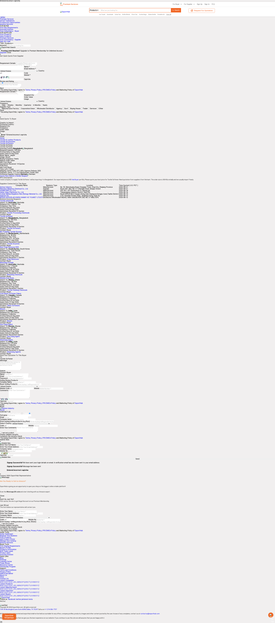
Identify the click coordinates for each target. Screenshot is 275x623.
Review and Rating (7, 81)
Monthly (19, 105)
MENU (2, 17)
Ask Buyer (75, 179)
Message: (3, 360)
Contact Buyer (5, 215)
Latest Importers (6, 591)
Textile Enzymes (13, 244)
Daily (3, 105)
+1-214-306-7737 (51, 609)
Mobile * (27, 75)
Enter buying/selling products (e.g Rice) (15, 421)
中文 (213, 4)
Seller (2, 405)
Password (4, 378)
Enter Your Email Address (9, 447)
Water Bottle (152, 14)
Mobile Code (5, 388)
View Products (5, 36)
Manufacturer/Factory (10, 109)
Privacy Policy (36, 90)
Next (2, 88)
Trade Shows (5, 563)
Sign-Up (199, 4)
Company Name (6, 382)
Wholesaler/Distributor (45, 109)
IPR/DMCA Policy (49, 90)
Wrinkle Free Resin (7, 278)
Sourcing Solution (6, 555)
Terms (27, 90)
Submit (2, 371)
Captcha (27, 79)
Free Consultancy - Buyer (9, 31)
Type (2, 43)
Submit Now (4, 440)
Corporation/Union (28, 109)
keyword (3, 45)
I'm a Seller (13, 529)
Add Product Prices (7, 539)
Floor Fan (134, 14)
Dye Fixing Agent (6, 324)
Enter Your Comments (8, 428)
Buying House (75, 109)
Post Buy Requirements (9, 28)
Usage (26, 99)
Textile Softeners (7, 143)
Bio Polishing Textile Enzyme (11, 232)
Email (2, 376)
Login (8, 41)
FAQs (2, 577)
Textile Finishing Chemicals (17, 290)
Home (2, 138)
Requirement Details (7, 63)
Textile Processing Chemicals (18, 213)
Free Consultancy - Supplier (10, 40)
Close (9, 52)
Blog (1, 558)
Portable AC (161, 14)
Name (2, 374)
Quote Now (4, 176)
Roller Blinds (126, 14)
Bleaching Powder (7, 263)
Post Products (5, 34)
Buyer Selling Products (8, 384)
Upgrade (3, 53)
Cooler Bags (143, 14)
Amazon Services (6, 24)
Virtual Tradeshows (7, 21)
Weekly (10, 105)
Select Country (5, 423)
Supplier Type (5, 107)
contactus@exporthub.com (150, 614)
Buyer (2, 407)
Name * (27, 67)
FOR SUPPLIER (6, 33)
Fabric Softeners (13, 306)
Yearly (45, 105)
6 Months (36, 105)
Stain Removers (13, 259)
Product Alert (5, 553)
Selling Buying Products (9, 380)
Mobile (36, 388)
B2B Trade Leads (6, 551)
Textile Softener (6, 216)
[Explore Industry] (7, 408)
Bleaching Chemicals (14, 275)
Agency (59, 109)
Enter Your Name (6, 511)
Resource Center (6, 565)
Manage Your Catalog (8, 541)
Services (93, 109)
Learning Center (6, 561)
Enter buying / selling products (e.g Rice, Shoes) (18, 522)
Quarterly (27, 105)
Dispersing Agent (6, 340)
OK (1, 622)
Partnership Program (8, 567)
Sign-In (207, 4)
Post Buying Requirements (10, 546)
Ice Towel (102, 14)
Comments (4, 390)
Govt (66, 109)
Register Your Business (8, 536)
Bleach (2, 309)
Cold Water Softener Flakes (10, 294)
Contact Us (4, 579)
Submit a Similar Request (18, 176)
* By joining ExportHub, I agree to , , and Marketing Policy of (41, 531)
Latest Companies (7, 580)
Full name (3, 415)
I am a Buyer (16, 413)
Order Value (28, 97)
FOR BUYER (4, 26)
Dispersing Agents (14, 352)
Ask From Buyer (6, 162)
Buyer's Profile (5, 548)
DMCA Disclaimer (6, 573)
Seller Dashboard (6, 534)
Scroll (2, 410)
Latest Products (6, 584)
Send (2, 110)
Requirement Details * (8, 92)
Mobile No (4, 451)
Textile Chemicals (7, 201)
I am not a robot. (8, 433)
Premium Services (7, 19)
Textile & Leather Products (10, 140)
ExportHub (79, 90)
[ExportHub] (5, 597)
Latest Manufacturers (8, 587)
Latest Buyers (5, 594)
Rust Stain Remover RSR (9, 247)
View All (168, 14)
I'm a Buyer (4, 529)
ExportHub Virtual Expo (9, 617)
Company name (5, 419)
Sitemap (3, 560)
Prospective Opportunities (10, 22)
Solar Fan (118, 14)
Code (26, 73)
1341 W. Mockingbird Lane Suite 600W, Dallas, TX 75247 (19, 609)
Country (41, 71)
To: (1, 357)
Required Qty (29, 95)
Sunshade (110, 14)
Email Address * (30, 69)
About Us (3, 575)
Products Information (8, 549)
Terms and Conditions (8, 570)
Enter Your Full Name (8, 445)
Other (101, 109)
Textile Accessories (7, 142)
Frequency (4, 103)
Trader (85, 109)
